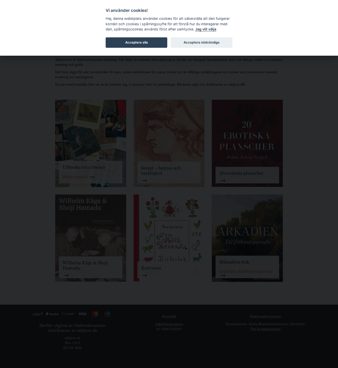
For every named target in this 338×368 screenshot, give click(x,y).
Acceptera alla (136, 42)
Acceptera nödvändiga (201, 42)
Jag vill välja (205, 29)
